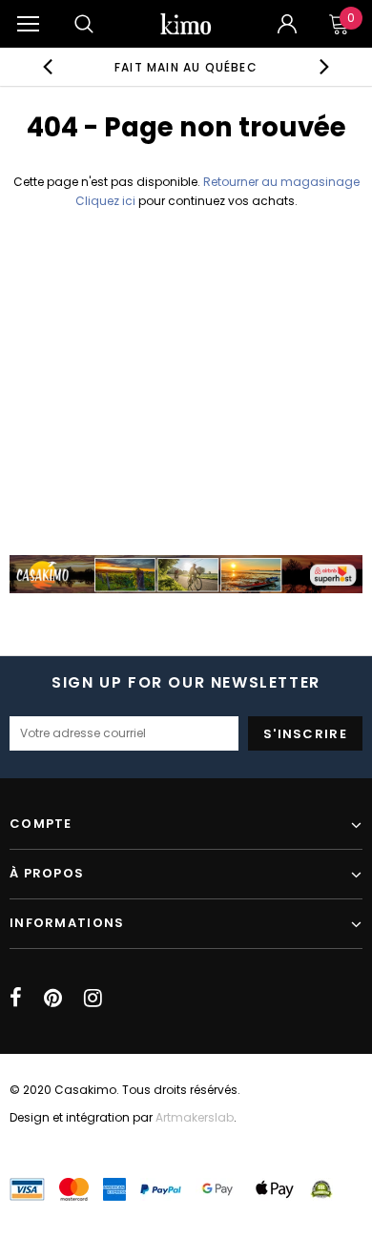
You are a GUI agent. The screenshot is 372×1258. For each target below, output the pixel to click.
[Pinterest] (53, 997)
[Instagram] (93, 997)
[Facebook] (16, 997)
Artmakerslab (194, 1117)
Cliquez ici (106, 201)
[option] (186, 67)
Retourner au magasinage (281, 182)
